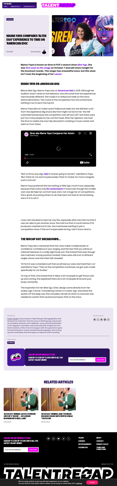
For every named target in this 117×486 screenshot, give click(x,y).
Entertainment (84, 444)
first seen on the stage (38, 67)
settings (79, 483)
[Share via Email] (108, 319)
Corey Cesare (12, 319)
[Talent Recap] (58, 5)
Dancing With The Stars (30, 6)
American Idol (65, 90)
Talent (81, 438)
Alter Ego (10, 19)
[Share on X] (98, 319)
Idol (46, 173)
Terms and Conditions (101, 448)
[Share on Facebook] (94, 319)
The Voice (6, 6)
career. (58, 74)
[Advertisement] (58, 209)
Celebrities (83, 447)
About (98, 438)
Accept (92, 482)
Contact (100, 441)
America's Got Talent (16, 6)
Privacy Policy (102, 444)
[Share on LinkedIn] (105, 319)
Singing (81, 441)
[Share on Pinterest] (101, 319)
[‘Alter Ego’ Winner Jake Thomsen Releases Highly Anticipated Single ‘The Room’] (58, 399)
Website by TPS (107, 464)
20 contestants (54, 188)
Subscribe (100, 360)
